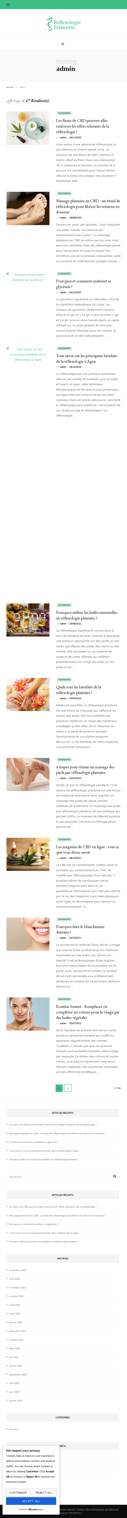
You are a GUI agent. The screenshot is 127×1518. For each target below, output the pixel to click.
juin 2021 (14, 1357)
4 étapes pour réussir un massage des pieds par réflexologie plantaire (85, 769)
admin (63, 137)
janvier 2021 (15, 1365)
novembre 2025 (17, 1270)
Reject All (44, 1492)
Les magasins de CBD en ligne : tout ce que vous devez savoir (87, 849)
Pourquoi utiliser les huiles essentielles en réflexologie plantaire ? (86, 615)
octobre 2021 (16, 1339)
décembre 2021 (17, 1331)
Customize (18, 1492)
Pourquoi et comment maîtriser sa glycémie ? (33, 1142)
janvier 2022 (15, 1322)
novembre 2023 (17, 1287)
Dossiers (64, 113)
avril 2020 (14, 1391)
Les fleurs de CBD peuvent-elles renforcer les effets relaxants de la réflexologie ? (82, 126)
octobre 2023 (16, 1296)
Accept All (31, 1501)
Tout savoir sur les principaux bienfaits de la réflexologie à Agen (86, 358)
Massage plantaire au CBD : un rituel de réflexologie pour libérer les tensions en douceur (88, 206)
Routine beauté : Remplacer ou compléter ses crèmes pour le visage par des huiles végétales (87, 1012)
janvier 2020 (15, 1400)
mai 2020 (14, 1383)
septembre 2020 (18, 1374)
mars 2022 (15, 1313)
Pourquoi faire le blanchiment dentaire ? (80, 929)
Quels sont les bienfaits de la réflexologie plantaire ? (78, 689)
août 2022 (14, 1305)
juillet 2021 (15, 1348)
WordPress (75, 1512)
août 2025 (14, 1278)
